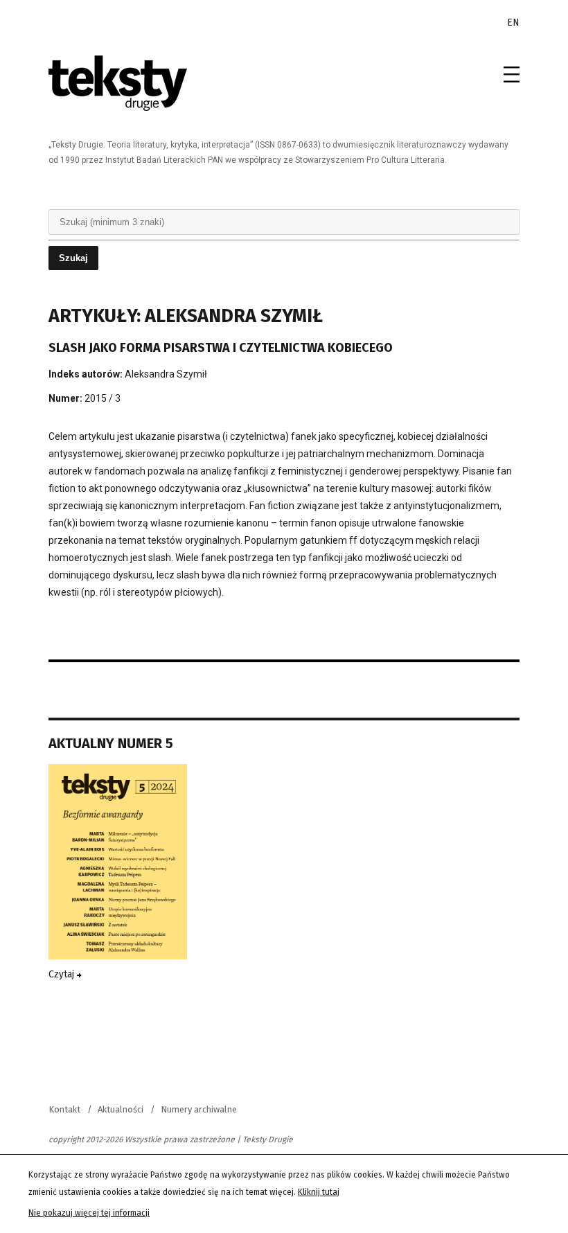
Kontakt (64, 1109)
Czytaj (62, 974)
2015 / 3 (103, 398)
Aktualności (120, 1109)
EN (513, 22)
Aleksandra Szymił (166, 374)
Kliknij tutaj (318, 1192)
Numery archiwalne (199, 1109)
